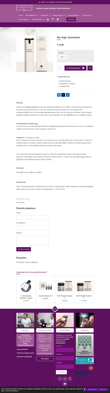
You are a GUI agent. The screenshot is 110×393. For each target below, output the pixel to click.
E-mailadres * (21, 223)
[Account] (47, 19)
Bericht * (19, 233)
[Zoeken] (52, 19)
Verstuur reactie (23, 249)
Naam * (19, 213)
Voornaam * (59, 346)
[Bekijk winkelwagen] (57, 19)
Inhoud (61, 53)
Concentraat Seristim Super (26, 297)
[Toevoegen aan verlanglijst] (90, 68)
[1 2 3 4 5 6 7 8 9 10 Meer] (60, 68)
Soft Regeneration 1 (64, 297)
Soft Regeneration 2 (84, 297)
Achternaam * (59, 354)
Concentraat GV (45, 296)
